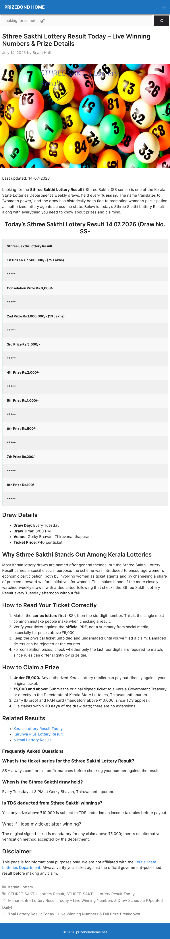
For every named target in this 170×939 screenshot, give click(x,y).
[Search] (161, 20)
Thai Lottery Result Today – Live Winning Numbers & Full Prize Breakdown (74, 914)
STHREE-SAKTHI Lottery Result (36, 894)
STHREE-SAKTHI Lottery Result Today (100, 894)
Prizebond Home (24, 7)
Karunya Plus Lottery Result (38, 734)
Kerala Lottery (20, 887)
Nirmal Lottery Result (32, 740)
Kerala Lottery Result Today (38, 728)
